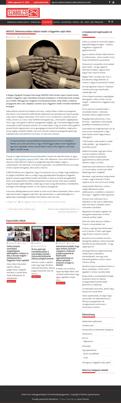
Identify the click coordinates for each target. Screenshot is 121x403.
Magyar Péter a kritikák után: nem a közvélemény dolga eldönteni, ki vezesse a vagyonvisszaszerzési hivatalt (98, 80)
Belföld (56, 22)
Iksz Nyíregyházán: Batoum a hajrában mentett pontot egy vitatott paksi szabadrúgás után (97, 89)
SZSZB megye (47, 22)
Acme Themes (83, 399)
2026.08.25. (62, 243)
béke (22, 202)
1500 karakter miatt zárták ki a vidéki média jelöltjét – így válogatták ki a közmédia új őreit (97, 144)
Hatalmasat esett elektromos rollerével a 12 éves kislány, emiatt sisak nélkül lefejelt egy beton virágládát (98, 169)
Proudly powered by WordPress (45, 399)
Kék (81, 22)
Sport (86, 22)
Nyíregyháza (36, 22)
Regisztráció (88, 341)
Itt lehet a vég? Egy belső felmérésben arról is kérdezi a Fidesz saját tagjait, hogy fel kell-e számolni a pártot (97, 231)
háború (34, 202)
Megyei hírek (12, 202)
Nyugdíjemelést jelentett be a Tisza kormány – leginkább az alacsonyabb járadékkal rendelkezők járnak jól (97, 122)
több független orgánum (24, 159)
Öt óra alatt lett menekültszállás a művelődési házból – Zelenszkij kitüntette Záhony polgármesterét (96, 112)
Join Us (85, 338)
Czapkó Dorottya (24, 37)
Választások (66, 22)
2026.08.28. (12, 243)
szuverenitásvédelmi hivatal (56, 202)
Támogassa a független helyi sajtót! (96, 362)
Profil (85, 358)
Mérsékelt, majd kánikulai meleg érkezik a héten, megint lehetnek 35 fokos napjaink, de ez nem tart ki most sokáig (98, 179)
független (28, 202)
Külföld (76, 22)
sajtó (44, 202)
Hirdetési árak (88, 325)
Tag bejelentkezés (89, 350)
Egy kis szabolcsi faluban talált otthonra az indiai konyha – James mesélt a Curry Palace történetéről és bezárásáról (98, 57)
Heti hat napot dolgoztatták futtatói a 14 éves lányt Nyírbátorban (63, 210)
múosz (39, 202)
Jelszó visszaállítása (91, 353)
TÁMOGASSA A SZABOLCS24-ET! (18, 22)
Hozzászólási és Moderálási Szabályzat (97, 329)
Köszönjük (86, 346)
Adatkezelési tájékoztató (92, 321)
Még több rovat (97, 22)
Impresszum (87, 334)
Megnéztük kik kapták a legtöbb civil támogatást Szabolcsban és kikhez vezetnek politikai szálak (97, 214)
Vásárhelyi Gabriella (39, 246)
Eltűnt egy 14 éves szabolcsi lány (22, 209)
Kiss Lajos (22, 243)
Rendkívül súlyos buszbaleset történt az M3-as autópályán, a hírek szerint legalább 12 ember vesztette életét (98, 269)
